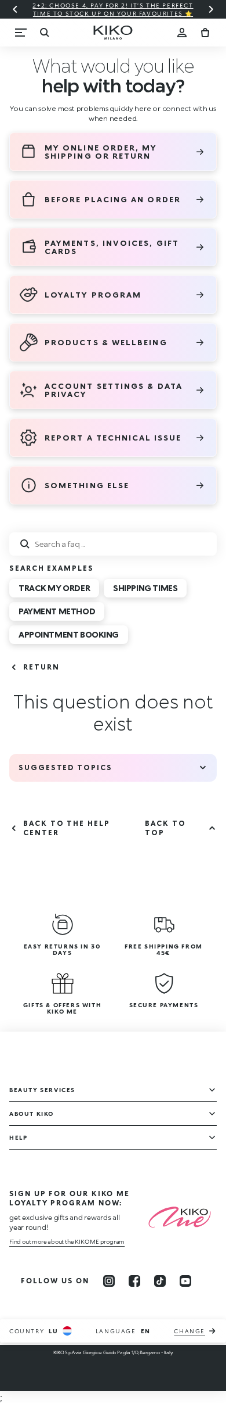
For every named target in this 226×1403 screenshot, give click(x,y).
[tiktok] (160, 1281)
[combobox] (113, 544)
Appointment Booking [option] (69, 634)
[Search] (44, 32)
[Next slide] (211, 9)
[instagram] (109, 1281)
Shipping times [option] (145, 588)
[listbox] (113, 614)
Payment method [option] (57, 611)
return (41, 667)
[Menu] (20, 32)
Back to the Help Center (66, 828)
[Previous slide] (15, 9)
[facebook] (134, 1281)
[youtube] (185, 1281)
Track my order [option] (54, 588)
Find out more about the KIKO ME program (67, 1241)
